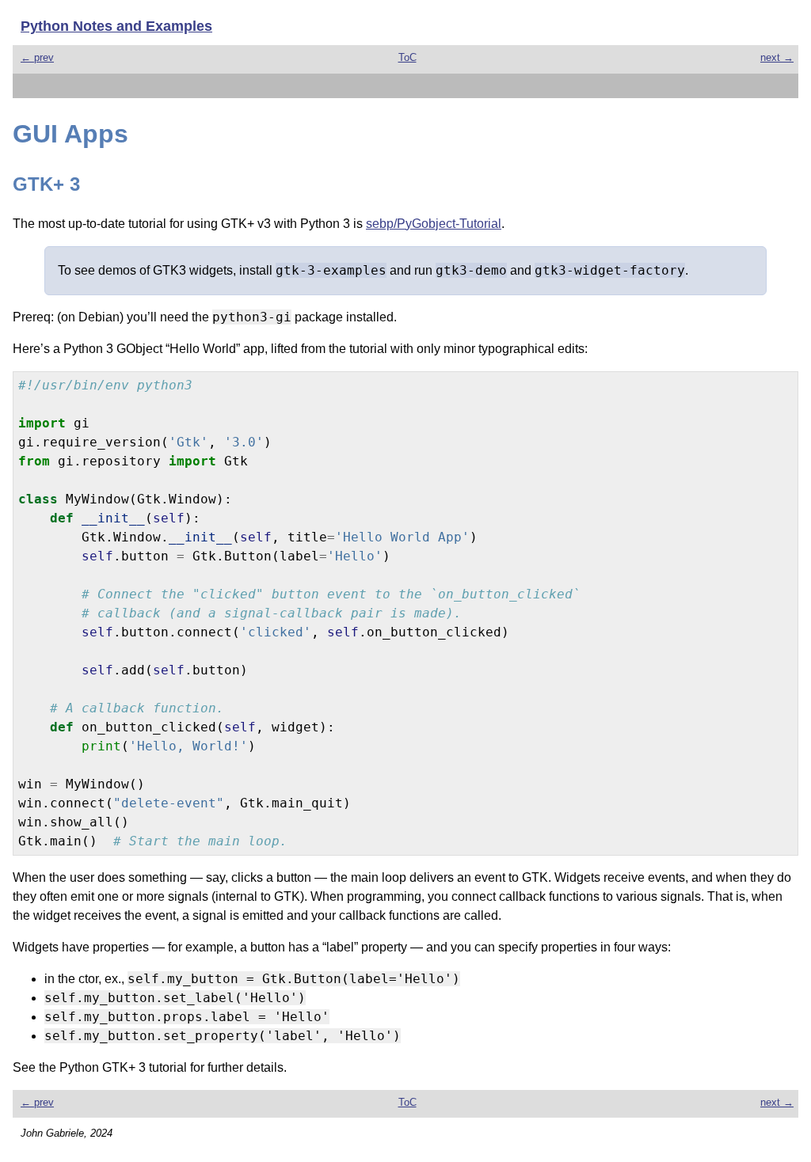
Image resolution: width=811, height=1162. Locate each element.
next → (777, 57)
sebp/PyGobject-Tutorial (433, 223)
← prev (37, 57)
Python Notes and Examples (116, 26)
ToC (407, 57)
